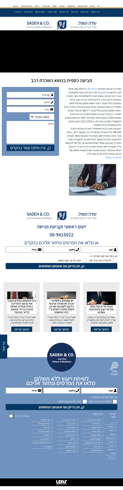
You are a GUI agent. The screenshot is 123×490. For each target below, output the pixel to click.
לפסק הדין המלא (113, 157)
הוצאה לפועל (84, 12)
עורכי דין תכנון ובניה (69, 420)
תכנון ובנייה (17, 12)
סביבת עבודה (70, 435)
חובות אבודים (71, 427)
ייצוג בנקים (74, 12)
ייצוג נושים (47, 427)
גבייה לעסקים (95, 12)
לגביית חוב (92, 88)
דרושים (37, 6)
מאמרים (62, 6)
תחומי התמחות (82, 6)
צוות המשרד (46, 6)
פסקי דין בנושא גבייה (94, 420)
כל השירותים (96, 423)
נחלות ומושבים (28, 12)
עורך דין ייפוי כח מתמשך (93, 443)
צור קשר (15, 6)
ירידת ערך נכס (45, 439)
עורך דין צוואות (70, 450)
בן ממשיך (47, 435)
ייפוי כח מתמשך (64, 12)
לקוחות (54, 6)
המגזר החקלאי (52, 12)
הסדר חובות (71, 423)
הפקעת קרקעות (40, 12)
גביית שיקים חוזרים (44, 423)
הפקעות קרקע (70, 446)
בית (98, 6)
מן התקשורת (71, 6)
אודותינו (92, 6)
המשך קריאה (101, 329)
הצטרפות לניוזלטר (27, 6)
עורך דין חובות (45, 420)
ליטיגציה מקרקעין (44, 431)
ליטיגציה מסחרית (69, 431)
